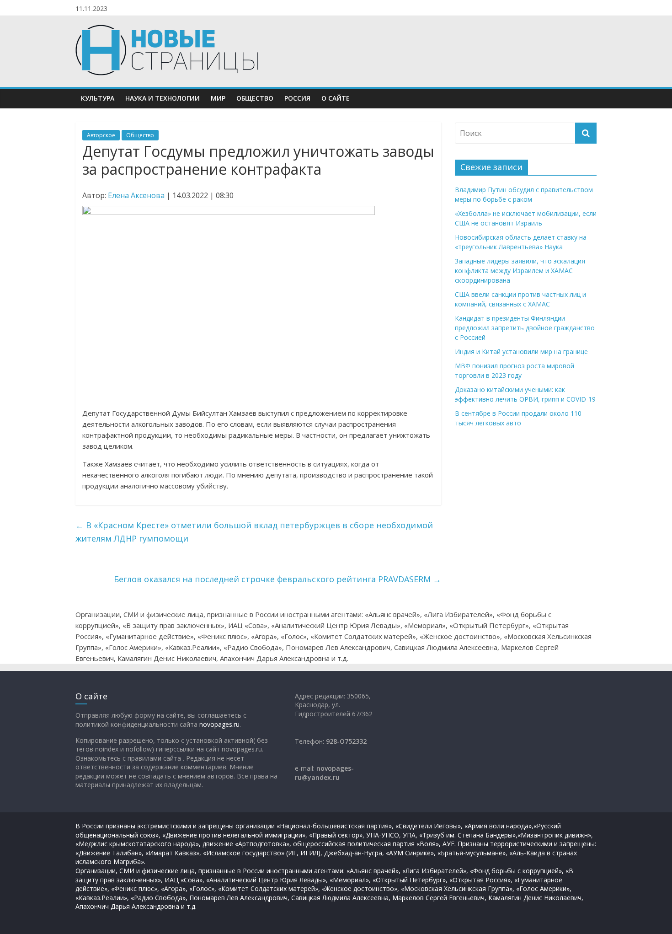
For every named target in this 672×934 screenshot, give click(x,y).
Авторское (101, 135)
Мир (218, 98)
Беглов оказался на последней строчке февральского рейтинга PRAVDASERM (277, 579)
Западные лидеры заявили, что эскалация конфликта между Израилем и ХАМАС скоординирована (520, 270)
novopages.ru (219, 724)
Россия (297, 98)
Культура (97, 98)
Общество (254, 98)
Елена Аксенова (136, 195)
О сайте (335, 98)
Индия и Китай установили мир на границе (521, 351)
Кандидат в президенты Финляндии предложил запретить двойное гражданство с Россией (525, 328)
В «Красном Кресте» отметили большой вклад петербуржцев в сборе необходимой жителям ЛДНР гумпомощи (254, 532)
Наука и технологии (162, 98)
